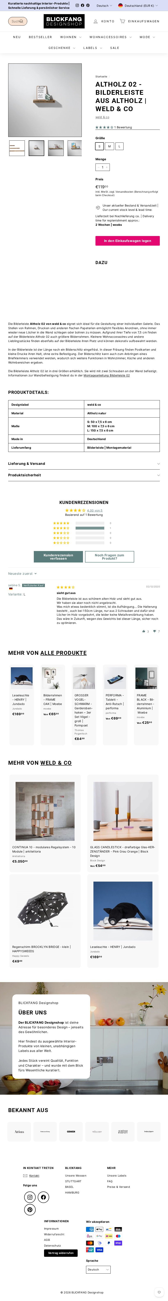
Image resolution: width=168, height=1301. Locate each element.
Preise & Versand (118, 1186)
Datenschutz (52, 1245)
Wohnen (69, 37)
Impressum (51, 1228)
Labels (91, 48)
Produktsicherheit (24, 475)
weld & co (102, 117)
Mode (146, 37)
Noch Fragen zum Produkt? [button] (109, 556)
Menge (100, 159)
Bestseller (40, 37)
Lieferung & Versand (26, 464)
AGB (47, 1239)
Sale (114, 48)
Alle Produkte (63, 653)
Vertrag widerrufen (61, 1253)
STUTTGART (73, 1181)
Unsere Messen (76, 1175)
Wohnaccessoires (109, 37)
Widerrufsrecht (54, 1234)
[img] (66, 587)
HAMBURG (72, 1192)
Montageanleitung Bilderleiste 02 (107, 375)
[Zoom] (45, 100)
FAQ (110, 1181)
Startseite (101, 76)
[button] (104, 127)
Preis (99, 179)
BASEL (69, 1186)
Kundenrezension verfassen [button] (58, 556)
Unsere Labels (117, 1175)
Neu (17, 37)
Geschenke (60, 48)
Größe (100, 138)
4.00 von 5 (95, 510)
